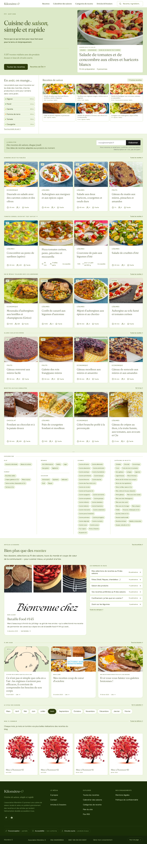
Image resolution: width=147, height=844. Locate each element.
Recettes (46, 4)
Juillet (42, 711)
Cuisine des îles (96, 479)
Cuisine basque (98, 475)
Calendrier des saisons (62, 4)
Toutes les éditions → (136, 721)
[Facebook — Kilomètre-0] (12, 818)
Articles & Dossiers (104, 4)
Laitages (129, 472)
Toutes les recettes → (136, 157)
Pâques (50, 483)
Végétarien (55, 468)
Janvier (117, 711)
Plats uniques (136, 506)
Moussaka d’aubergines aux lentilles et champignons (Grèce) (20, 314)
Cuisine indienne (84, 502)
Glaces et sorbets (26, 464)
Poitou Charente (94, 529)
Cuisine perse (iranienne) (86, 513)
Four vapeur (82, 529)
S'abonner (133, 142)
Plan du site (88, 809)
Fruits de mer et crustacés (130, 468)
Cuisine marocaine (84, 510)
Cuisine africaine (84, 464)
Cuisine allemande (97, 464)
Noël (43, 483)
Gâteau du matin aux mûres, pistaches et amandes (123, 197)
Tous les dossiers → (137, 642)
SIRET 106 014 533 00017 (77, 840)
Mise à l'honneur (132, 475)
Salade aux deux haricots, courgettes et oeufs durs (89, 197)
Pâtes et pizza (26, 479)
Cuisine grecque (98, 498)
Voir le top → (139, 388)
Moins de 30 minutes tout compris (126, 479)
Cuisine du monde (84, 487)
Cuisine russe (83, 525)
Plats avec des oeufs (122, 502)
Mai (25, 711)
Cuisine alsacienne (84, 468)
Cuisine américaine (98, 468)
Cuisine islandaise (97, 502)
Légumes (45, 190)
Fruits (114, 190)
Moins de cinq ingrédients (123, 483)
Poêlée (118, 510)
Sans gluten (45, 468)
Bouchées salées (10, 475)
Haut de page (134, 840)
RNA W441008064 (57, 840)
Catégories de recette (84, 4)
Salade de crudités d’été (125, 252)
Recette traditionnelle (122, 517)
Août (52, 711)
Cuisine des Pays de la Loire (87, 483)
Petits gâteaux (120, 494)
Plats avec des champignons (124, 498)
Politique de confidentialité (127, 800)
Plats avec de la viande (133, 494)
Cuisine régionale (84, 521)
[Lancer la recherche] (120, 3)
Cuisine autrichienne (85, 475)
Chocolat (11, 420)
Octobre (77, 711)
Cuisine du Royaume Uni (86, 491)
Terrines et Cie (9, 487)
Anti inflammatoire (47, 464)
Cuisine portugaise (98, 517)
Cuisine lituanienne (97, 506)
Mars (8, 711)
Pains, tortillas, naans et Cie (124, 487)
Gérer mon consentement (102, 840)
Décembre (104, 711)
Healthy (58, 464)
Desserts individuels (11, 464)
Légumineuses (120, 475)
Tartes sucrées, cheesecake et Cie (15, 483)
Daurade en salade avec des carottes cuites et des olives (21, 197)
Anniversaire (46, 479)
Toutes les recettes (16, 67)
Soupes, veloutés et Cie (123, 525)
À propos (54, 795)
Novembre (90, 711)
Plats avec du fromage (122, 506)
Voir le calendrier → (137, 705)
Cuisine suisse (94, 525)
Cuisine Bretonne (84, 479)
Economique (12, 190)
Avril (17, 711)
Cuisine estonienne (98, 494)
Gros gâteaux (120, 472)
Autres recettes (136, 80)
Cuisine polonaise (84, 517)
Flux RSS (86, 814)
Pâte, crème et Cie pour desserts (125, 491)
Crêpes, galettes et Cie (12, 479)
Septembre (64, 711)
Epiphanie (55, 479)
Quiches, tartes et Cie (122, 513)
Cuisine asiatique (84, 472)
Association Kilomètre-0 (37, 840)
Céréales (118, 464)
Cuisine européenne (85, 498)
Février (127, 711)
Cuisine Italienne (84, 506)
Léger (65, 464)
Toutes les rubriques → (96, 609)
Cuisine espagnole (84, 494)
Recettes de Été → (37, 67)
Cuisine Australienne (98, 472)
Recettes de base (121, 521)
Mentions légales (122, 795)
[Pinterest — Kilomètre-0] (6, 818)
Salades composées (135, 521)
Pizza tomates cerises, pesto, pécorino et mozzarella (54, 253)
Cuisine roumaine (97, 521)
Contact (53, 800)
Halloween (64, 479)
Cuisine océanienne (99, 510)
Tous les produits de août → (12, 129)
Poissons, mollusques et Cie (131, 510)
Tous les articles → (137, 544)
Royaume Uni (83, 532)
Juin (33, 711)
